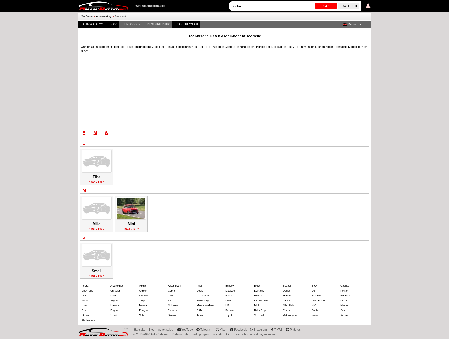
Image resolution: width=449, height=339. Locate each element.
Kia (169, 300)
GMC (171, 295)
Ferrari (344, 290)
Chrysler (115, 290)
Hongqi (287, 295)
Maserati (115, 305)
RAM (199, 310)
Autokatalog (104, 16)
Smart (113, 315)
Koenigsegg (203, 300)
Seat (343, 310)
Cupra (171, 290)
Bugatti (287, 285)
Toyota (229, 315)
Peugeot (143, 310)
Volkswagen (290, 315)
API (228, 334)
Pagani (114, 310)
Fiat (84, 295)
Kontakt (217, 334)
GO (326, 6)
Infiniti (85, 300)
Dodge (286, 290)
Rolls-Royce (261, 310)
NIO (314, 305)
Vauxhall (259, 315)
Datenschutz (180, 334)
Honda (258, 295)
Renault (229, 310)
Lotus (85, 305)
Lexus (344, 300)
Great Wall (203, 295)
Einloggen (132, 24)
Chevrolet (87, 290)
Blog (113, 24)
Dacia (200, 290)
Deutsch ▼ (355, 24)
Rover (286, 310)
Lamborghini (261, 300)
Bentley (229, 285)
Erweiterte (349, 5)
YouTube (187, 329)
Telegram (206, 329)
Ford (113, 295)
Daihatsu (259, 290)
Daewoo (230, 290)
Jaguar (114, 300)
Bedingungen (200, 334)
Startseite (87, 16)
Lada (228, 300)
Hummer (317, 295)
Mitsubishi (288, 305)
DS (313, 290)
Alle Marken (88, 320)
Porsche (172, 310)
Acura (85, 285)
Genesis (144, 295)
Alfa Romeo (116, 285)
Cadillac (344, 285)
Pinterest (295, 329)
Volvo (315, 315)
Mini (256, 305)
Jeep (142, 300)
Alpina (142, 285)
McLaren (173, 305)
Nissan (344, 305)
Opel (84, 310)
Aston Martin (175, 285)
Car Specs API (187, 24)
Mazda (143, 305)
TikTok (278, 329)
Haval (228, 295)
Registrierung (158, 24)
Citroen (143, 290)
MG (227, 305)
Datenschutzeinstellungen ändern (255, 334)
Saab (315, 310)
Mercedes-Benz (206, 305)
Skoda (85, 315)
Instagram (260, 329)
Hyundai (345, 295)
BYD (314, 285)
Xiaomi (344, 315)
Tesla (200, 315)
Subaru (143, 315)
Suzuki (172, 315)
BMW (257, 285)
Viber (223, 329)
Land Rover (318, 300)
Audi (199, 285)
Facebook (240, 329)
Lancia (286, 300)
